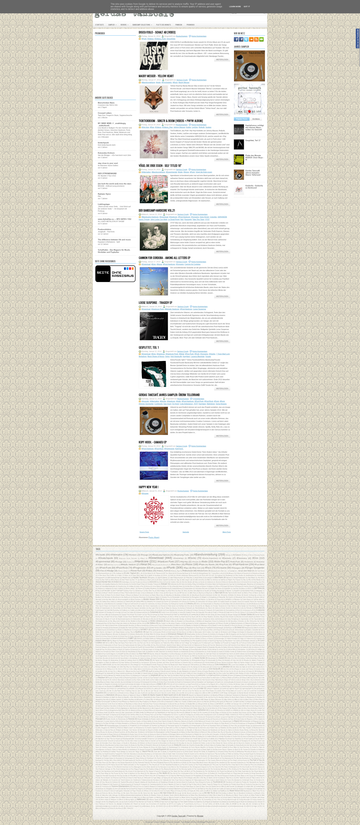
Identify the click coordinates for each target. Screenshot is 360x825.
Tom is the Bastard (233, 780)
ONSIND (235, 710)
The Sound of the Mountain (134, 771)
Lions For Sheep (193, 691)
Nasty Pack (122, 706)
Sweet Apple (249, 754)
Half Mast (248, 656)
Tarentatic (204, 756)
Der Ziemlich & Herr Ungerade (138, 621)
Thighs (98, 775)
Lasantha (177, 822)
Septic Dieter (144, 741)
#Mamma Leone (112, 564)
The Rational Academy (168, 769)
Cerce (198, 604)
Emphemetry (191, 634)
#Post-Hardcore (184, 217)
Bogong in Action (256, 595)
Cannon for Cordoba (192, 264)
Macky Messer (183, 82)
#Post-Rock (208, 401)
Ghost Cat (222, 649)
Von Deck (154, 791)
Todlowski (166, 780)
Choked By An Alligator (202, 606)
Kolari (179, 682)
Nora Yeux (247, 708)
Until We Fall (124, 788)
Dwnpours (247, 627)
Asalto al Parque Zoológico (204, 586)
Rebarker (224, 727)
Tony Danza (105, 782)
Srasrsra (253, 749)
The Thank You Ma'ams (224, 771)
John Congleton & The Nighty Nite (204, 673)
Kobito (188, 127)
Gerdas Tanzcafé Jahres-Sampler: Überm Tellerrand (169, 394)
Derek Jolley (170, 621)
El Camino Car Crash (211, 632)
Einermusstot (172, 632)
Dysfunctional (102, 630)
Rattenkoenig (193, 727)
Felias (138, 640)
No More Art (213, 708)
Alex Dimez (251, 577)
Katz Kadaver (154, 677)
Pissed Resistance (123, 723)
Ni (118, 708)
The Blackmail (226, 758)
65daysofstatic (203, 573)
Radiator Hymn (104, 194)
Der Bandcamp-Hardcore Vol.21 (157, 210)
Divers (233, 625)
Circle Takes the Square (131, 608)
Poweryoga (241, 723)
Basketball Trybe (248, 590)
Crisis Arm (229, 612)
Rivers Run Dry (218, 732)
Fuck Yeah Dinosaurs (255, 645)
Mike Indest (228, 699)
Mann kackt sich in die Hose (175, 695)
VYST (207, 219)
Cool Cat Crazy (128, 612)
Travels (136, 784)
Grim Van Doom (211, 654)
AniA (120, 584)
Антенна (119, 808)
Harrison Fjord (169, 658)
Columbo (213, 217)
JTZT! (196, 404)
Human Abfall (209, 662)
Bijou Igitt (218, 593)
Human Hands (221, 662)
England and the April (238, 634)
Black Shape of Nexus (156, 356)
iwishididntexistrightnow (103, 806)
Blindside (178, 595)
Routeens (188, 734)
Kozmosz (254, 682)
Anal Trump (136, 582)
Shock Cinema (152, 743)
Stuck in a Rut (257, 751)
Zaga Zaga (174, 802)
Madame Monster (256, 693)
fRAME (234, 804)
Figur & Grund (209, 640)
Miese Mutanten (216, 699)
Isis (263, 669)
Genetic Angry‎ (147, 649)
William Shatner (126, 797)
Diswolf (226, 625)
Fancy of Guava (208, 638)
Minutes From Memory (120, 701)
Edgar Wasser (120, 632)
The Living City (233, 764)
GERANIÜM (222, 217)
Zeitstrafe (216, 802)
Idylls (243, 667)
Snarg (176, 745)
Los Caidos (110, 693)
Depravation (245, 619)
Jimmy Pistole (158, 673)
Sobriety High (220, 745)
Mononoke (229, 701)
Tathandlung (214, 756)
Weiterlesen (222, 60)
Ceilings (173, 604)
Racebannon (140, 727)
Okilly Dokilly (140, 712)
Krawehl (107, 684)
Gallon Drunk (227, 647)
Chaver (106, 606)
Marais (199, 695)
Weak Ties (232, 793)
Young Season (257, 799)
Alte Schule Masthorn (255, 579)
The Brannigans (127, 760)
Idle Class (236, 667)
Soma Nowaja (221, 404)
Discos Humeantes (143, 625)
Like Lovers (99, 691)
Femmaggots (154, 640)
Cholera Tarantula (219, 606)
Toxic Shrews (199, 782)
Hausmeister (212, 658)
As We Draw (189, 586)
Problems (124, 725)
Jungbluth (154, 675)
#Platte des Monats (207, 564)
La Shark (221, 684)
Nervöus (224, 706)
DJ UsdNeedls (193, 614)
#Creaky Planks (259, 555)
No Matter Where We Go (199, 708)
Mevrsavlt (177, 699)
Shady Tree (207, 741)
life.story (128, 806)
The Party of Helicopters (229, 767)
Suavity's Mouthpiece (145, 754)
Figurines (219, 640)
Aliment (142, 579)
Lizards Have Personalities (225, 691)
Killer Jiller (196, 680)
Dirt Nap (105, 625)
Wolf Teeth (246, 797)
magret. (136, 806)
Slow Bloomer (109, 745)
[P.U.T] (171, 804)
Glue (192, 651)
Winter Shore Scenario (189, 797)
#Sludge (212, 354)
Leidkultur (131, 688)
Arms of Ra (139, 586)
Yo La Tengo (185, 799)
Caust (159, 604)
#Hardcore (173, 217)
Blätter (232, 595)
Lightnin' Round (234, 688)
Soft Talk (249, 745)
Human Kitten (233, 662)
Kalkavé (238, 675)
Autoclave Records (201, 588)
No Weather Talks (235, 708)
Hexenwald (211, 660)
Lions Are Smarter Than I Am (175, 691)
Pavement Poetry (204, 719)
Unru (116, 788)
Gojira (220, 651)
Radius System (152, 727)
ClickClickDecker (200, 608)
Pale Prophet (185, 717)
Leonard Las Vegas (167, 688)
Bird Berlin (238, 593)
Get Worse (213, 649)
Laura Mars (175, 686)
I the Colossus (181, 667)
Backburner (139, 590)
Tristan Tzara (206, 784)
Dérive (120, 630)
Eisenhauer (182, 632)
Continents (158, 404)
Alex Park (105, 579)
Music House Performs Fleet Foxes (145, 704)
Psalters (154, 725)
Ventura (241, 788)
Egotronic (139, 632)
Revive (110, 732)
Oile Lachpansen (127, 712)
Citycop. (174, 608)
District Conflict (217, 625)
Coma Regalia (169, 610)
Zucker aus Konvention (149, 804)
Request (205, 730)
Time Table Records (242, 777)
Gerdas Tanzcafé (178, 816)
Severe (153, 741)
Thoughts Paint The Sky (212, 775)
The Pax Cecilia (244, 767)
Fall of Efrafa (196, 638)
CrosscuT (243, 612)
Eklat (190, 632)
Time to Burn (256, 777)
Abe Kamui (239, 575)
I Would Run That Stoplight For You (162, 667)
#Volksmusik (187, 571)
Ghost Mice (232, 649)
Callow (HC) (129, 601)
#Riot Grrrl (196, 568)
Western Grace (156, 795)
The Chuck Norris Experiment (181, 760)
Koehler (172, 682)
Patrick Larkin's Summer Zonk (160, 719)
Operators (115, 714)
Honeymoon (145, 662)
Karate (110, 677)
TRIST (98, 756)
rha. (154, 806)
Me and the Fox (211, 697)
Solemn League (107, 747)
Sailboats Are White (189, 736)
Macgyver (233, 693)
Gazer (120, 649)
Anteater (164, 584)
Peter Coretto (136, 721)
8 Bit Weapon (229, 573)
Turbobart (160, 786)
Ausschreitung (177, 588)
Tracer (208, 782)
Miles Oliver (249, 699)
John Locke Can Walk (158, 219)
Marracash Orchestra (248, 695)
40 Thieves (157, 573)
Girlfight (259, 649)
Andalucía (210, 582)
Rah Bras (169, 727)
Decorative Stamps (178, 619)
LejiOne (195, 127)
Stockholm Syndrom (175, 751)
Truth (134, 786)
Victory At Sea (108, 791)
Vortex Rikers (170, 791)
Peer (231, 719)
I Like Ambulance (186, 404)
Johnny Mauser (179, 127)
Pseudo (162, 725)
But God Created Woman (197, 599)
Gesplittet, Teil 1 (149, 347)
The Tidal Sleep (103, 773)
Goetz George (211, 651)
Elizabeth (124, 634)
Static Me (157, 751)
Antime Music (211, 584)
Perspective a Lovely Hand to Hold (107, 721)
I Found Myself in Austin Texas (151, 664)
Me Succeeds (185, 697)
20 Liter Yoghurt (130, 573)
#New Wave (176, 564)
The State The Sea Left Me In (180, 771)
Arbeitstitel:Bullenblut (108, 586)
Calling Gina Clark (108, 601)
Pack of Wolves (101, 717)
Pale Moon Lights (173, 717)
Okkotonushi (150, 712)
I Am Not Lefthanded (121, 664)
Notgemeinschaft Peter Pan (119, 710)
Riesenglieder (160, 732)
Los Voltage (130, 693)
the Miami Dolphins (187, 806)
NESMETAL (220, 704)
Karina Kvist (119, 677)
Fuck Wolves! (241, 645)
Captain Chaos (237, 601)
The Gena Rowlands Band (159, 762)
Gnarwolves (200, 651)
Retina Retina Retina (242, 730)
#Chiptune (237, 555)
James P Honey (196, 671)
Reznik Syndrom (120, 732)
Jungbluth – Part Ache (106, 232)
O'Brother (220, 710)
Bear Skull (125, 593)
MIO (209, 693)
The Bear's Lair (200, 758)
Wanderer (246, 791)
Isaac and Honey (247, 669)
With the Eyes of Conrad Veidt (221, 797)
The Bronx (139, 760)
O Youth (211, 710)
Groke (231, 654)
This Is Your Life (150, 775)
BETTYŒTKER (118, 590)
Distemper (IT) (205, 625)
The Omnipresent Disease (198, 767)
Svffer (229, 754)
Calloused (119, 601)
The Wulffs (163, 773)
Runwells (107, 736)
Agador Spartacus (140, 577)
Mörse (212, 704)
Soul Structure (244, 747)
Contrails (101, 612)
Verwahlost (258, 788)
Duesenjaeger (218, 627)
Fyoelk (140, 647)
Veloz (234, 788)
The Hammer (220, 762)
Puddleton (185, 725)
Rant (176, 727)
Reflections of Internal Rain (104, 730)
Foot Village (186, 643)
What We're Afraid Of (216, 795)
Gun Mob (129, 656)
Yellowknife (175, 799)
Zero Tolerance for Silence (104, 804)
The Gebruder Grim (141, 762)
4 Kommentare (198, 399)
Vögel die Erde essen (204, 172)
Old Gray (171, 712)
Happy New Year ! (149, 487)
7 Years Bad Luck (223, 354)
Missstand (169, 701)
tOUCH (160, 806)
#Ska (102, 571)
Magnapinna (100, 695)
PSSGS (259, 714)
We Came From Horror (130, 793)
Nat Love (132, 706)
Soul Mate (233, 747)
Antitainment (223, 584)
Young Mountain (244, 799)
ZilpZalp (119, 804)
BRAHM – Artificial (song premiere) (111, 186)
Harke (142, 658)
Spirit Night (206, 749)
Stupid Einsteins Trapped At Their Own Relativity (120, 754)
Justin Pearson (190, 675)
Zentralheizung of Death (236, 802)
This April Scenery (108, 775)
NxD (194, 710)
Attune (140, 588)
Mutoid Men (173, 704)
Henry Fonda (144, 660)
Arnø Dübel (156, 586)
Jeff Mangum (100, 673)
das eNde (225, 804)
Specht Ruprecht (159, 749)
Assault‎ (100, 588)
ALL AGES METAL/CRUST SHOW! (111, 221)
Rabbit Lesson (128, 727)
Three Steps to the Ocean (245, 775)
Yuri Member (140, 802)
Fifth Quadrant (197, 640)
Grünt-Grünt (114, 656)
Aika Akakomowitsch (176, 577)
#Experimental (171, 172)
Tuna (140, 786)
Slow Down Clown (122, 745)
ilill (261, 804)
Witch (207, 797)
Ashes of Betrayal (235, 586)
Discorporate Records (127, 625)
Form (243, 643)
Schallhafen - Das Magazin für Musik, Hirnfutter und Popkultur (114, 251)
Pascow (131, 719)
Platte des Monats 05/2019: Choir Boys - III (254, 157)
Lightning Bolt (246, 688)
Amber (116, 582)
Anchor (144, 582)
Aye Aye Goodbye (239, 588)
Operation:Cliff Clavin (102, 714)
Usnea (186, 788)
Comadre (180, 610)
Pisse (113, 723)
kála (122, 806)
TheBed (212, 773)
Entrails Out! (252, 634)
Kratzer (100, 684)
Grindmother (223, 654)
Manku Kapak (155, 695)
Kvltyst (138, 684)
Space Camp (111, 749)
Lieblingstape (104, 204)
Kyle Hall (145, 684)
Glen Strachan (160, 651)
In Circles (257, 667)
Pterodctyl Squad (173, 725)
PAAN (221, 714)
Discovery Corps (156, 625)
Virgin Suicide (136, 791)
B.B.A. (250, 588)
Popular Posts (241, 119)
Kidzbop (188, 680)
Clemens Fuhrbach (186, 608)
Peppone (250, 719)
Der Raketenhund (101, 621)
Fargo (242, 638)
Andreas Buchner (234, 582)
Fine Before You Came (232, 640)
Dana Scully (221, 614)
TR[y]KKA (105, 756)
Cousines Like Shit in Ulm (108, 105)
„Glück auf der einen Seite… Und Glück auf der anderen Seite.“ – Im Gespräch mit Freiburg (114, 209)
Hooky (154, 662)
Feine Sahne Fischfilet (126, 640)
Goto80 (120, 654)
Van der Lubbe (219, 788)
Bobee (239, 595)
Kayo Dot (178, 677)
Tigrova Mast (177, 777)
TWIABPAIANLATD (117, 756)
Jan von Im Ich (231, 671)
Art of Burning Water (176, 586)
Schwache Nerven (184, 738)
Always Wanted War (103, 582)
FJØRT (131, 638)
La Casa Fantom (190, 684)
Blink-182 (186, 595)
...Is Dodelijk (231, 571)
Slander (247, 743)
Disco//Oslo (171, 39)
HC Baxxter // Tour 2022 (107, 176)
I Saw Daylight (112, 667)
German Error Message (180, 649)
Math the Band (117, 697)
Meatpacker (251, 697)
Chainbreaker (207, 604)
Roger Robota (113, 734)
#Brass (228, 555)
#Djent (142, 558)
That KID (160, 758)
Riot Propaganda (173, 732)
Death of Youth (110, 619)
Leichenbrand (121, 688)
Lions (161, 691)
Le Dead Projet (174, 219)
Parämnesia (122, 719)
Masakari (106, 697)
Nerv (210, 706)
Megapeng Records (102, 699)
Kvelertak (130, 684)
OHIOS (228, 710)
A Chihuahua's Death (257, 573)
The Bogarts (255, 758)
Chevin (162, 606)
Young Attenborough (229, 799)
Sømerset (259, 754)
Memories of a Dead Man (145, 699)
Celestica (189, 604)
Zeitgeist (207, 802)
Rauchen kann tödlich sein (209, 727)
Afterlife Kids (126, 577)
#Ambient (133, 555)
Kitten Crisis (110, 682)
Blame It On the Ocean (141, 595)
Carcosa (259, 601)
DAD (175, 614)
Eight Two (149, 632)
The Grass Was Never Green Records (201, 762)
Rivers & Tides (206, 732)
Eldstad (242, 632)
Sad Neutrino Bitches (173, 736)
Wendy (146, 795)
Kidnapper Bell (166, 680)
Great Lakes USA (189, 654)
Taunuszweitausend (227, 756)
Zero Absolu (258, 802)
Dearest (238, 616)
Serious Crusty (182, 80)
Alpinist (223, 579)
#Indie (158, 82)
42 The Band (167, 573)
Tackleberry (130, 756)
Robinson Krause (239, 732)
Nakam (262, 704)
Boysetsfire (176, 597)
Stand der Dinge (133, 751)
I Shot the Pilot (124, 667)
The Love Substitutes (257, 764)
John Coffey (187, 673)
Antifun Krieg (191, 584)
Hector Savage (103, 660)
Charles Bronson (241, 604)
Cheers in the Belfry (117, 606)
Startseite (99, 24)
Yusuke (208, 356)
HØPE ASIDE (107, 664)
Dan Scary (167, 404)
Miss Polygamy (144, 701)
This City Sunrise (122, 775)
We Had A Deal (166, 793)
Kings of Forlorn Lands (231, 680)
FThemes (156, 822)
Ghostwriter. (242, 649)
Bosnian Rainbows (139, 597)
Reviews (124, 24)
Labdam (261, 684)
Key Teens (137, 680)
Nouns (140, 710)
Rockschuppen (182, 36)
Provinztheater (144, 725)
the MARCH (175, 806)
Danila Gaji (258, 614)
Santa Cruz (236, 736)
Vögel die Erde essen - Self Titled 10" (160, 165)
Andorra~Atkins (221, 582)
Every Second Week (193, 636)
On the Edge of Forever (218, 712)
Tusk (197, 786)
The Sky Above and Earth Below (111, 771)
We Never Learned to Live (193, 793)
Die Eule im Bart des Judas (118, 623)
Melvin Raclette (129, 699)
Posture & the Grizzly (211, 723)
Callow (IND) (140, 601)
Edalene (249, 630)
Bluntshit (209, 595)
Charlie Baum (253, 604)
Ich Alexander (204, 667)
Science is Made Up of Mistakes (214, 738)
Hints (107, 662)
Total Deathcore (153, 782)
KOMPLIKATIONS (214, 675)
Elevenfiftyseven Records (110, 634)
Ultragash (240, 786)
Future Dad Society (129, 647)
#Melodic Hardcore (172, 309)
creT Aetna (208, 804)
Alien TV (134, 579)
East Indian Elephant (171, 630)
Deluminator (221, 619)
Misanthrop (133, 701)
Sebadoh (238, 738)
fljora (256, 804)
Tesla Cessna (140, 758)
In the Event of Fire (120, 669)
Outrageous (189, 714)
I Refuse (258, 664)
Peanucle (215, 719)
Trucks (248, 784)
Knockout (137, 682)
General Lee (136, 649)
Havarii (221, 658)
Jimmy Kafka (147, 673)
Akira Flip (189, 577)
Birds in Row (248, 593)
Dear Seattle (229, 616)
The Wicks (141, 773)
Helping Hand (131, 660)
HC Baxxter (185, 656)
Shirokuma (133, 743)
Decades (146, 619)
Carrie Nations (108, 604)
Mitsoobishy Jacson (195, 701)
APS (207, 575)
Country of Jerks (177, 612)
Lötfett (204, 693)
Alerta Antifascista (239, 577)
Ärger (255, 806)
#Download (163, 217)
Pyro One (234, 725)
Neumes (232, 706)
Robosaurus (252, 732)
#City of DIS (248, 555)
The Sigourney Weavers (247, 769)
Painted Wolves (143, 717)
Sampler (112, 24)
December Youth (164, 619)
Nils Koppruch (156, 708)
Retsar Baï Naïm (256, 730)
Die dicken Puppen (174, 623)
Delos (167, 356)
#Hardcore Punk (157, 309)
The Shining (233, 769)
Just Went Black (178, 675)
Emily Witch (149, 634)
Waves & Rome (101, 793)
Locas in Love (242, 691)
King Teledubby (217, 680)
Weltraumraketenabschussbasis (131, 795)
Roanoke (228, 732)
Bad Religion (161, 590)
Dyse (262, 627)
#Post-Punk (199, 401)
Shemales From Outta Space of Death (114, 743)
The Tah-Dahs (209, 771)
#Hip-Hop (145, 127)
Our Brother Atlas (133, 714)
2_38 (140, 573)
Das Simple (118, 616)
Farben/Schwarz (232, 638)
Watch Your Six (257, 791)
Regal (150, 730)
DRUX (203, 614)
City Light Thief (153, 608)
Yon (194, 799)
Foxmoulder (251, 643)
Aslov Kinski (204, 217)
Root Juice (143, 734)
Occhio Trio (260, 710)
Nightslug (124, 708)
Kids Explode (178, 680)
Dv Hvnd (175, 404)
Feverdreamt (174, 640)
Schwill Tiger (197, 738)
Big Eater (209, 593)
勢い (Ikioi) (127, 808)
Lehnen (111, 688)
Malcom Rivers (122, 695)
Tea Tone (239, 756)
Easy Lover (196, 630)
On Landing (204, 712)
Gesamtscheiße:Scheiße (199, 649)
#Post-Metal (259, 564)
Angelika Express (110, 584)
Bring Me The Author (226, 597)
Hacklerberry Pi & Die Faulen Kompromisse (212, 656)
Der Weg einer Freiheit (117, 621)
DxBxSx (256, 627)
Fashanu (259, 638)
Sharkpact (245, 741)
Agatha (152, 577)
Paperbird (230, 717)
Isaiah (258, 669)
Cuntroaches (115, 614)
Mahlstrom (211, 404)
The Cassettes (164, 760)
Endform (213, 634)
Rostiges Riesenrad (176, 734)
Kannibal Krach (259, 675)
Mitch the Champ (180, 701)
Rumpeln (98, 736)
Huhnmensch (198, 662)
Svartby (222, 754)
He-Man (261, 658)
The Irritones (153, 764)
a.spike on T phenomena (185, 804)
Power (233, 723)
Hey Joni (236, 660)
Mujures (120, 704)
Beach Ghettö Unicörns (111, 593)
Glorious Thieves (173, 651)
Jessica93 (110, 673)
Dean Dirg (219, 616)
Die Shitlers (151, 623)
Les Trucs (193, 688)
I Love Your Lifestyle (237, 664)
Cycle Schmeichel (165, 614)
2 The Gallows (116, 573)
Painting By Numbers (158, 717)
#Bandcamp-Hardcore (150, 217)
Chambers (217, 604)
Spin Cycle (197, 749)
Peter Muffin (147, 721)
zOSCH (248, 806)
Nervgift (216, 706)
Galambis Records (214, 647)
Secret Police (120, 741)
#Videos (150, 39)
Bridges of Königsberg (209, 597)
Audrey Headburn (151, 588)
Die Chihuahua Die (253, 621)
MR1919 (216, 693)
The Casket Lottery (151, 760)
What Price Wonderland (198, 795)
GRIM (180, 647)
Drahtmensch (166, 627)
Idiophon (226, 667)
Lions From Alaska (208, 691)
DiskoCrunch (179, 625)
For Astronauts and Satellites (210, 643)
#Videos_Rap (167, 127)
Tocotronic (114, 780)
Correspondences (141, 612)
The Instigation (141, 764)
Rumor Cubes (257, 734)
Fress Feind (187, 645)
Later (167, 686)
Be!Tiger (98, 593)
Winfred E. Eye (161, 797)
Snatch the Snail (187, 745)
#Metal (181, 354)
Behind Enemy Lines (137, 593)
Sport (236, 749)
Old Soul (179, 712)
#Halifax (129, 562)
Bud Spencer (167, 599)
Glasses (150, 651)
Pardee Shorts (110, 719)
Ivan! (111, 671)
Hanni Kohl (114, 658)
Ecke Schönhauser (237, 630)
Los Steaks (120, 693)
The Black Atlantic (213, 758)
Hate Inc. (189, 658)
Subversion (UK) (160, 754)
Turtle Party (179, 786)
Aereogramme (100, 577)
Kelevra (236, 677)
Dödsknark (127, 630)
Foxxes (260, 643)
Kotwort (238, 682)
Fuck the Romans (101, 647)
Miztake (206, 701)
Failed (174, 638)
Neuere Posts (144, 532)
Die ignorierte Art (188, 623)
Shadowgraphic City (194, 741)
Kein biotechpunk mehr (107, 145)
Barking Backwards (218, 590)
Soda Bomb (240, 745)
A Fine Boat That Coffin (106, 575)
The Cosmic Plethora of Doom (217, 760)
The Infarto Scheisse (127, 764)
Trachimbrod (218, 782)
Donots (98, 627)
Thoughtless (197, 775)
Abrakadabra (250, 575)
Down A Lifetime (139, 627)
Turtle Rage (189, 786)
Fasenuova (250, 638)
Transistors (252, 782)
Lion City (153, 691)
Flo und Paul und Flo (141, 643)
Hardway (135, 658)
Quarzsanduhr (257, 725)
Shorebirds (163, 743)
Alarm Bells (198, 577)
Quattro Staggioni (101, 727)
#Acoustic (145, 401)
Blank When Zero (157, 595)
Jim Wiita (138, 673)
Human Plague (245, 662)
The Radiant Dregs (152, 769)
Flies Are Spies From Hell (123, 643)
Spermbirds (173, 749)
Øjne (97, 808)
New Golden (111, 708)
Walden (215, 791)
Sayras (117, 738)
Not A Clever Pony (101, 710)
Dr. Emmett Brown (153, 627)
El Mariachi (224, 632)
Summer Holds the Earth (186, 754)
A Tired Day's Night (137, 575)
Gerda (169, 649)
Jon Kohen (126, 675)
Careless (98, 604)
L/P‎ (174, 684)
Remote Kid (165, 730)
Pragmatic (251, 723)
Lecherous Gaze (247, 686)
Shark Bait (235, 741)
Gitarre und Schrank (102, 651)
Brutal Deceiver (136, 599)
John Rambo (239, 673)
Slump (133, 745)
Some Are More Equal (158, 747)
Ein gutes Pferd (160, 632)
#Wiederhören (202, 571)
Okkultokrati (161, 712)
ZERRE (156, 802)
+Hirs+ (222, 571)
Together (188, 780)
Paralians (251, 717)
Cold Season (100, 610)
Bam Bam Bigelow (196, 590)
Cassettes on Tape (122, 604)
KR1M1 (224, 675)
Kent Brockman (119, 680)
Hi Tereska (245, 660)
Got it (247, 6)
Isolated (100, 671)
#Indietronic (248, 562)
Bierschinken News (106, 103)
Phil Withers (199, 721)
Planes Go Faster (137, 723)
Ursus (156, 788)
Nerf (204, 706)
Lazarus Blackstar (197, 356)
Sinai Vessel (216, 743)
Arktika (131, 586)
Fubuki (232, 645)
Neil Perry (175, 706)
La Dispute (211, 684)
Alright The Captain (234, 579)
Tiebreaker (147, 777)
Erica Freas (107, 636)
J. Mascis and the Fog (131, 671)
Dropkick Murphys (178, 627)
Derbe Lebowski (156, 621)
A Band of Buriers (242, 573)
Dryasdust (190, 627)
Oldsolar (187, 712)
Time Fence (229, 777)
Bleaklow (169, 595)
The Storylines (197, 771)
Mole (213, 701)
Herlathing (171, 660)
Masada (98, 697)
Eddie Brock (258, 630)
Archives (256, 119)
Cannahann (175, 601)
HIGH (193, 656)
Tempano (259, 756)
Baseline (237, 590)
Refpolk (202, 127)
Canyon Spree (212, 601)
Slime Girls (99, 745)
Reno (173, 730)
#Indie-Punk (235, 562)
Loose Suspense (199, 309)
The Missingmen (136, 767)
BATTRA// (258, 588)
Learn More (235, 6)
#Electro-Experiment (210, 558)
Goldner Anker (241, 651)
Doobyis (105, 627)
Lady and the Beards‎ (105, 686)
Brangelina (195, 597)
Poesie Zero (162, 723)
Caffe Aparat (247, 599)
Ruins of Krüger (246, 734)
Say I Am (110, 738)
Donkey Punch (257, 625)
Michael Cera (186, 699)
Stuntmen (99, 754)
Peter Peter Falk (159, 721)
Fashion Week (101, 640)
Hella (122, 660)
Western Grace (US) (170, 795)
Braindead (186, 597)
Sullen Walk (171, 754)
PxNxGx (225, 725)
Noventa (158, 710)
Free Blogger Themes (188, 822)
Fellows (145, 640)
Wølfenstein (141, 799)
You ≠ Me (217, 799)
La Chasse (202, 684)
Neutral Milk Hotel (243, 706)
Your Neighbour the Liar (113, 802)
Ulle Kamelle (231, 786)
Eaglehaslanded (156, 630)
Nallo (99, 706)
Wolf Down (236, 797)
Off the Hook (114, 712)
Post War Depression (195, 723)
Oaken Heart (250, 710)
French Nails (166, 645)
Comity (188, 610)
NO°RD (247, 704)
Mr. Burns (113, 704)
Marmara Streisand (232, 695)
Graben (133, 654)
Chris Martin (252, 606)
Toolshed (115, 782)
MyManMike (191, 704)
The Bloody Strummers (241, 758)
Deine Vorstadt (203, 619)
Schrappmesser (163, 738)
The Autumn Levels (186, 758)
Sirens (225, 743)
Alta (244, 579)
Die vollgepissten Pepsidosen (206, 623)
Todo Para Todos (177, 780)
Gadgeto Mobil (201, 647)
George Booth (159, 649)
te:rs (167, 806)
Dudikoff (209, 627)
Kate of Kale (143, 677)
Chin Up (190, 606)
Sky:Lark (233, 743)
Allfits (208, 579)
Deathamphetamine (124, 619)
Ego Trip (130, 632)
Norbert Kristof (257, 708)
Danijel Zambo (246, 614)
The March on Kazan (104, 767)
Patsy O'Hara (177, 719)
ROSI (119, 727)
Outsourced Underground (204, 714)
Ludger (196, 693)
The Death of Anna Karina (238, 760)
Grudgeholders (102, 656)
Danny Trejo (100, 616)
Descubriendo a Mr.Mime (194, 621)
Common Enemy (198, 610)
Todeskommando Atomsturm (150, 780)
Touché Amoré (180, 782)
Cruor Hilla (104, 614)
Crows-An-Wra (253, 612)
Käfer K (160, 684)
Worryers (113, 799)
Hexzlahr (227, 660)
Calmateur (150, 601)
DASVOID (183, 614)
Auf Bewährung (164, 588)
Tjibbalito (106, 780)
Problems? (133, 725)
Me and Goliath (198, 697)
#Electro (163, 401)
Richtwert (150, 732)
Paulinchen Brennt (190, 719)
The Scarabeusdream (201, 769)
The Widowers (151, 773)
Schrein (172, 738)
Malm (145, 695)
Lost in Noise (171, 693)
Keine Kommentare (199, 36)
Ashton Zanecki (249, 586)
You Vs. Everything (205, 799)
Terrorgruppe (129, 758)
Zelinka (223, 802)
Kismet (257, 680)
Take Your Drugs (161, 756)
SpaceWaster (122, 749)
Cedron (166, 604)
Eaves (205, 630)
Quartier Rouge (245, 725)
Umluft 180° (250, 786)
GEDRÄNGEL (161, 647)
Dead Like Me (196, 616)
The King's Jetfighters (202, 764)
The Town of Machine (128, 773)
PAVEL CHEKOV (230, 714)
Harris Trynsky (144, 219)
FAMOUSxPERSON (119, 638)
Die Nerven (133, 623)
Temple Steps (108, 758)
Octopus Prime (103, 712)
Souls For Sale (257, 747)
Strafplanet (211, 751)
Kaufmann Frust (167, 677)
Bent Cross (159, 593)
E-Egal (136, 630)
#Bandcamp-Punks (181, 555)
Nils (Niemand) (144, 708)
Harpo (148, 658)
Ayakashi (227, 588)
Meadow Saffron (224, 697)
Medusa (259, 697)
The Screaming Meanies (218, 769)
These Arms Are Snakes (241, 773)
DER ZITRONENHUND (107, 173)
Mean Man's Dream (238, 697)
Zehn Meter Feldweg (187, 802)
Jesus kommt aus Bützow (124, 673)
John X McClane (251, 673)
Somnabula (184, 747)
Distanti (195, 625)
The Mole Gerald (149, 767)
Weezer (250, 793)
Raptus (183, 727)
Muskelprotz (163, 704)
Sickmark (196, 743)
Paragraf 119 (240, 717)
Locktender (253, 691)
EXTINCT (144, 630)
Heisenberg (114, 660)
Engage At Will (223, 634)
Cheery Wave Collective (134, 606)
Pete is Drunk (125, 721)
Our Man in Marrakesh (163, 714)
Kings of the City (247, 680)
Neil (182, 219)
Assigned (108, 588)
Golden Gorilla (229, 651)
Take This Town (198, 219)
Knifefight (128, 682)
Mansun (191, 695)
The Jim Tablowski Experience (169, 764)
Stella (164, 751)
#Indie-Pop (219, 561)
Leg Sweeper (102, 688)
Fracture (98, 645)
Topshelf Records (126, 782)
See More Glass (132, 741)
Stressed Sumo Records (226, 751)
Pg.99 (191, 721)
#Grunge (118, 562)
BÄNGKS (229, 599)
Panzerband (210, 717)
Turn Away (169, 786)
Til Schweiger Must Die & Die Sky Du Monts (198, 777)
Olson (195, 712)
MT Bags (225, 693)
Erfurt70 (98, 636)
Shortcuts (173, 743)
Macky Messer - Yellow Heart (156, 75)
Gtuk (122, 656)
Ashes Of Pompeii (221, 586)
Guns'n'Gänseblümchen (143, 656)
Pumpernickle (196, 725)
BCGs (97, 590)
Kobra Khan (163, 682)
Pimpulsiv (256, 721)
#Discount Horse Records (128, 558)
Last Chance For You (156, 686)
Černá (111, 808)
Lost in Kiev (160, 693)
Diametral (222, 621)
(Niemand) (214, 571)
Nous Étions (149, 710)
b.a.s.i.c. (199, 804)
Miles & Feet (238, 699)
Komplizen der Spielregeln (205, 682)
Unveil (133, 788)
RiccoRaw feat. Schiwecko (136, 732)
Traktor (237, 782)
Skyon (240, 743)
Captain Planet (249, 601)
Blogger (200, 816)
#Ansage (145, 493)
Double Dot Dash (126, 627)
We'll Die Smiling (221, 793)
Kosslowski (229, 682)
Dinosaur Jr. (256, 623)
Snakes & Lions (166, 745)
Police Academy (173, 723)
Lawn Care (185, 686)
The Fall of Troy (256, 760)
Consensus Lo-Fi (248, 610)
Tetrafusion (150, 758)
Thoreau (188, 775)
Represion (180, 730)
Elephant (250, 632)
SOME (143, 736)
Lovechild (181, 693)
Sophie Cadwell (222, 747)
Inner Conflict (193, 669)
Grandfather (165, 654)
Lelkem (155, 688)
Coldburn (125, 610)
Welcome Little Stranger (110, 795)
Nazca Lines (160, 706)
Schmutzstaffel (142, 738)
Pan (194, 717)
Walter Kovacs (235, 791)
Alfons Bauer (115, 579)
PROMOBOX (190, 24)
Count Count (165, 612)
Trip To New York (194, 784)
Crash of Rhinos (218, 612)
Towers (190, 782)
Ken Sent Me (260, 677)
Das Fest (109, 616)
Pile (99, 196)
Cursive (139, 614)
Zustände (163, 804)
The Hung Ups (113, 764)
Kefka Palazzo (195, 677)
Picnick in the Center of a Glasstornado (218, 721)
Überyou (104, 808)
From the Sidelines (216, 645)
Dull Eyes (229, 627)
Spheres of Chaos (185, 749)
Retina (230, 730)
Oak (242, 710)
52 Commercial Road (181, 573)
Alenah (228, 577)
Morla (237, 701)
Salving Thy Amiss (224, 736)
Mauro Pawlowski (144, 697)
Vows (179, 791)
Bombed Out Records (103, 597)
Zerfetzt (249, 802)
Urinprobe (149, 788)
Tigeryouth (167, 777)
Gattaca (256, 647)
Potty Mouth (225, 723)
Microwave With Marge (201, 699)
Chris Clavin (231, 606)
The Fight (112, 762)
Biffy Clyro (193, 593)
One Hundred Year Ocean (238, 712)
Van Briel (200, 788)
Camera (158, 601)
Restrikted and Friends (218, 730)
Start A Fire (146, 751)
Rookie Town (134, 734)
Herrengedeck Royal (198, 660)
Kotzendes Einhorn (106, 153)
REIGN (112, 727)
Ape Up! (232, 584)
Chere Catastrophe (151, 606)
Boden (246, 595)
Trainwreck (229, 782)
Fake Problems (184, 638)
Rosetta (165, 734)
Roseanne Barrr (155, 734)
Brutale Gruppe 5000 (151, 599)
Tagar (138, 756)
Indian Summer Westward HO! (163, 669)
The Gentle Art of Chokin (178, 762)
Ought (123, 714)
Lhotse (224, 688)
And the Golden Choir (172, 582)
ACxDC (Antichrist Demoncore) (186, 575)
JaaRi (150, 671)
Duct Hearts (200, 627)
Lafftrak (117, 686)
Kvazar (122, 684)
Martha (260, 695)
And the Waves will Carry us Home (193, 582)
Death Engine (248, 616)
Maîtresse (176, 697)
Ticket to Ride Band (134, 777)
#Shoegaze (236, 568)
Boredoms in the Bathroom (122, 597)
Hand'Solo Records (102, 658)
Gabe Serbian (189, 647)
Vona (162, 791)
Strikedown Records (243, 751)
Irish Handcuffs (176, 356)
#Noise (186, 172)
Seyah (171, 741)
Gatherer (237, 647)
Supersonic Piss (212, 754)
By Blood (212, 599)
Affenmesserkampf (113, 577)
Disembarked (168, 625)
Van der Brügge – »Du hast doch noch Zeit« (114, 155)
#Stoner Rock (136, 571)
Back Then (129, 590)
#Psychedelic (167, 82)
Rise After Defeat (193, 732)
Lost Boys (151, 693)
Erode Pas (123, 636)
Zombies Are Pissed (131, 804)
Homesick (135, 662)
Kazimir (185, 677)
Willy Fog (137, 797)
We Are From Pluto (114, 793)
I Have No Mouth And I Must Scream (176, 664)
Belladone (143, 356)
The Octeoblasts (181, 767)
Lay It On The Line (197, 686)
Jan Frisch (220, 671)
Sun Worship (200, 754)
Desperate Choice (210, 621)
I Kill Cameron (194, 664)
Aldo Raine (218, 577)
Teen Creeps (249, 756)
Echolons (226, 630)
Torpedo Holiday (139, 782)
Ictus (218, 667)
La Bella (180, 684)
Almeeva (215, 579)
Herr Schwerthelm (183, 660)
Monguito (220, 701)
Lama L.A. (126, 686)
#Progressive (169, 449)
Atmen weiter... (130, 588)
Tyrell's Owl (215, 786)
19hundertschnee (103, 573)
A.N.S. (165, 575)
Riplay (183, 732)
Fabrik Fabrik (149, 638)
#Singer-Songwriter (146, 404)
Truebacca (105, 786)
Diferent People (223, 623)
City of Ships (165, 608)
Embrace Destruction (136, 634)
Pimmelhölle (246, 721)
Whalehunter (184, 795)
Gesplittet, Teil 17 (252, 140)
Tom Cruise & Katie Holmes (215, 780)
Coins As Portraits (246, 608)
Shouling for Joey (184, 743)
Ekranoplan (198, 632)
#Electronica (242, 558)
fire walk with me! (245, 804)
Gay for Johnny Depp (109, 649)
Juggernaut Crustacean (140, 675)
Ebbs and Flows (214, 630)
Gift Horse (251, 649)
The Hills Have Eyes (252, 762)
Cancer (166, 601)
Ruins (236, 734)
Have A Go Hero (232, 658)
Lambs (134, 686)
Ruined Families (227, 734)
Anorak (126, 584)
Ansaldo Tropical (153, 584)
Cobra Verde (225, 608)
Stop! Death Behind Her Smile (195, 751)
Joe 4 (167, 673)
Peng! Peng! (240, 719)
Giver (123, 651)
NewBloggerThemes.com (206, 822)
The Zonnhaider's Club (185, 773)
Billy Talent (228, 593)
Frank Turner (118, 645)
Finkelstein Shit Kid (249, 640)
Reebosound (258, 727)
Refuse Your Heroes (130, 730)
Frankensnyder (129, 645)
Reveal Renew (100, 732)
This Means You (163, 775)
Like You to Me (142, 691)
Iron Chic (226, 669)
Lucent (189, 693)
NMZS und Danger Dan (234, 704)
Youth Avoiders (129, 802)
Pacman (111, 717)
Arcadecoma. (122, 586)
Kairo (231, 675)
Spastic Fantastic (145, 749)
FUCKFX (139, 638)
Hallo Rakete (258, 656)
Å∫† (261, 806)
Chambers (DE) (228, 604)
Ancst (151, 582)
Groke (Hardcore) (241, 654)
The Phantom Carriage (103, 769)
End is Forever (202, 634)
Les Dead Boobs (181, 688)
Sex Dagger (162, 741)
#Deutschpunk (105, 558)
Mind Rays (258, 699)
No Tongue (223, 708)
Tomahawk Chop (247, 780)
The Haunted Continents (235, 762)
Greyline (200, 654)
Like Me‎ (108, 691)
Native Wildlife (141, 706)
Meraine (158, 699)
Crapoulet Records (204, 612)
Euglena (171, 636)
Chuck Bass (117, 608)
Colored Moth (150, 610)
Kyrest (153, 684)
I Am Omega (134, 664)
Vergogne (249, 788)
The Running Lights (184, 769)
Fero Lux (164, 640)
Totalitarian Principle (167, 782)
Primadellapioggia (113, 725)
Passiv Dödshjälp (142, 719)
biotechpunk (103, 143)
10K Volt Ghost (259, 571)
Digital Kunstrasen (237, 623)
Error (144, 636)
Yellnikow (164, 799)
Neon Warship (185, 706)
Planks (148, 723)
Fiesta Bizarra (185, 640)
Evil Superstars (237, 636)
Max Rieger (166, 697)
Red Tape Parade (245, 727)
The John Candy (187, 764)
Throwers (116, 777)
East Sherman (185, 630)
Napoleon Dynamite (110, 706)
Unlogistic (109, 788)
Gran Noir (142, 654)
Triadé (184, 784)
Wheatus (229, 795)
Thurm (123, 777)
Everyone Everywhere (222, 636)
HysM (260, 662)
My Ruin (182, 704)
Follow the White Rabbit (171, 643)
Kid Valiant (155, 680)
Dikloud (247, 623)
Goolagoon (112, 654)
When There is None (241, 795)
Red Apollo (232, 727)
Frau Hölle (147, 645)
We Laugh (178, 793)
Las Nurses (143, 686)
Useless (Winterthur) (175, 788)
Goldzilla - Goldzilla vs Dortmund (254, 187)
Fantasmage (220, 638)
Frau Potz (156, 645)
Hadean (231, 656)
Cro (236, 612)
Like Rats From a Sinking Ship (124, 691)
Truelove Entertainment (120, 786)
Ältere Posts (226, 532)
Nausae (151, 706)
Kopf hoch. (179, 449)
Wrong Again (130, 799)
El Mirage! (233, 632)
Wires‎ (200, 797)
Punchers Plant (215, 725)
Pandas (200, 717)
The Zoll (173, 773)
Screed (230, 738)
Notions (133, 710)
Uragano (140, 788)
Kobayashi (146, 682)
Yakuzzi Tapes (153, 799)
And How (160, 582)
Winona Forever (174, 797)
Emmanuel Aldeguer (176, 634)
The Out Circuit (214, 767)
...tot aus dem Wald (244, 571)
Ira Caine (203, 669)
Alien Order (125, 579)
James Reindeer (209, 671)
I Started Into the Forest (140, 667)
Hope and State (164, 662)
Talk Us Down (173, 756)
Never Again (255, 706)
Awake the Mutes (216, 588)
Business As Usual (180, 599)
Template (99, 758)
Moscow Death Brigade (254, 701)
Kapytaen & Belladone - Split (109, 242)
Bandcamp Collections (142, 24)
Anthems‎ (173, 584)
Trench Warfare (169, 784)
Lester (201, 688)
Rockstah (104, 734)
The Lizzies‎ (244, 764)
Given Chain (115, 651)
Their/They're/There (224, 773)
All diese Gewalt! (162, 579)
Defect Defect (191, 619)
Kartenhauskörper (131, 677)
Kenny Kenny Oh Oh (105, 680)
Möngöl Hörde (202, 704)
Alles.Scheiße (199, 579)
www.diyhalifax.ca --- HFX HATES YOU (114, 219)
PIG (253, 714)
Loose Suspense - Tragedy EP (155, 302)
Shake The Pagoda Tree (221, 741)
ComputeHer (219, 610)
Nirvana (176, 708)
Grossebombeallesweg (257, 654)
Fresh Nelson (176, 645)
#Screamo (195, 217)
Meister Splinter (116, 699)
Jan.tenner (242, 671)
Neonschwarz (196, 706)
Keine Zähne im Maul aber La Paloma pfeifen (217, 677)
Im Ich (250, 667)
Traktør (244, 782)
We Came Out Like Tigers (148, 793)
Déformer (112, 630)
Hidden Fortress (257, 660)
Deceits (153, 619)
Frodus (205, 645)
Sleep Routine (257, 743)
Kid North (146, 680)
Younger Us (99, 802)
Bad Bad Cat (150, 590)
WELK (208, 791)
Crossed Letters (105, 113)
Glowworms (184, 651)
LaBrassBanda (251, 684)
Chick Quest (172, 606)
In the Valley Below (135, 669)
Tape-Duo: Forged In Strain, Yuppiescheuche (115, 115)
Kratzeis (261, 682)
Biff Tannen (183, 593)
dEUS (217, 804)
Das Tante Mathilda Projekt (134, 616)
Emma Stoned (161, 634)
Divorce (240, 625)
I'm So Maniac (193, 667)
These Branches (256, 773)
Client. (210, 608)
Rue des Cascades (213, 734)
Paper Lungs (220, 717)
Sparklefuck (133, 749)
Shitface (142, 743)
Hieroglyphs (99, 662)
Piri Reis (105, 723)
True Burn (255, 784)
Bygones (220, 599)
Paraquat (259, 717)
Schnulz (152, 738)
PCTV (241, 714)
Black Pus (110, 595)
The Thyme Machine (258, 771)
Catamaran (151, 604)
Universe (100, 788)
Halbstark (240, 656)
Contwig (109, 612)
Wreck (121, 799)
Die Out (141, 623)
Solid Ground (131, 747)
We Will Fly (208, 793)
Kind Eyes (205, 680)
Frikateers (197, 645)
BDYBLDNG (106, 590)
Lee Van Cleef (259, 686)
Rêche (121, 736)
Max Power (156, 697)
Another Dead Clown (138, 584)
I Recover (250, 664)
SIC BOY (135, 736)
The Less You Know (219, 764)
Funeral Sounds (115, 647)
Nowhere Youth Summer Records (174, 710)
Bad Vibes (171, 590)
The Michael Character (121, 767)
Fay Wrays (113, 640)
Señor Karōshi (180, 741)
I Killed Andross (207, 664)
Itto (106, 671)
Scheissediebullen (128, 738)
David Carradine (151, 616)
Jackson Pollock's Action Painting (165, 671)
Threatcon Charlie (228, 775)
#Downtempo (178, 558)
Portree (183, 723)
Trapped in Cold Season (110, 784)
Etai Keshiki (162, 636)
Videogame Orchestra (122, 791)
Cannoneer (201, 601)
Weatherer (242, 793)
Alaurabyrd (208, 577)
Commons (209, 610)
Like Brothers (258, 688)
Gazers (127, 649)
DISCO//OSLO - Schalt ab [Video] (157, 32)
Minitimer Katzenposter (103, 701)
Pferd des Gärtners (180, 721)
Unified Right (260, 786)
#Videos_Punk (160, 39)
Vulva (185, 791)
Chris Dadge (242, 606)
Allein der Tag (174, 579)
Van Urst (208, 788)
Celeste (181, 604)
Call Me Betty (258, 599)
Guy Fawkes (168, 656)
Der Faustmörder (256, 619)
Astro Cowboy (118, 588)
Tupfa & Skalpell (149, 786)
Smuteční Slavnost (152, 745)
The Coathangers (199, 760)
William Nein (115, 797)
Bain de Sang (182, 590)
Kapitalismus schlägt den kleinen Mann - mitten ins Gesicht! (254, 127)
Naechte (254, 704)
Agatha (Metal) (162, 577)
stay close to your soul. (108, 163)
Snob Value (210, 745)
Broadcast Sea (241, 597)
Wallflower (223, 791)
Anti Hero (182, 584)
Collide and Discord (136, 610)
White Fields (255, 795)
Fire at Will (108, 643)
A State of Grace (122, 575)
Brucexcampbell (123, 599)
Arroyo (165, 586)
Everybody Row (207, 636)
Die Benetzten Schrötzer (236, 621)
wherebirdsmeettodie (236, 806)
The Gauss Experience (124, 762)
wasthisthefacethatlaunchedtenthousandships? (211, 806)
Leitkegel (140, 688)
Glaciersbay (131, 651)
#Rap (152, 127)
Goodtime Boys (101, 654)
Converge (117, 612)
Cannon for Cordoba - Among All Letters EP (164, 257)
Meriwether (167, 699)
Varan (228, 788)
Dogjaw (247, 625)
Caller (97, 601)
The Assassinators (171, 758)
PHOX (247, 714)
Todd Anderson (126, 780)
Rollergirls (124, 734)
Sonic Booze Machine (198, 747)
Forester (226, 643)
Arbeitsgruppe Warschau (245, 584)
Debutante (136, 619)
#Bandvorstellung (148, 82)
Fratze (139, 645)
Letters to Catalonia (213, 688)
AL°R (201, 575)
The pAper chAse (201, 773)
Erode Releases (135, 636)
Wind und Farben (148, 797)
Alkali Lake (150, 579)
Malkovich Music (135, 695)
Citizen (144, 608)
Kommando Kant (189, 682)
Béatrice (237, 599)
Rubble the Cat (199, 734)
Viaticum (98, 791)
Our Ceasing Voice (148, 714)
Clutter (217, 608)
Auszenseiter (188, 588)
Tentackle (119, 758)
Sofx (256, 745)
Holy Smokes (125, 662)
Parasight (188, 219)
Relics (156, 730)
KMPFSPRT (202, 675)
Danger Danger (233, 614)
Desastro (180, 621)
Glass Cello (141, 651)
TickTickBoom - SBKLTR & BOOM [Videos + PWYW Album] (171, 120)
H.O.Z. (177, 656)
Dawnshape (163, 616)
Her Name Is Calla (159, 660)
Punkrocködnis (104, 229)
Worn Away (104, 799)
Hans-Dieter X (124, 658)
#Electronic (226, 558)
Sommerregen (173, 747)
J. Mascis (119, 671)
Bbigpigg (259, 590)
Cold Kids (258, 608)
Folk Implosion (155, 643)
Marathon (207, 695)
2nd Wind (148, 573)
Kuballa (115, 684)
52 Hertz (193, 573)
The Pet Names (257, 767)
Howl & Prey (187, 662)
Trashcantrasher (126, 784)
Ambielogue (126, 582)
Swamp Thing (238, 754)
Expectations (248, 636)
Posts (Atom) (153, 537)
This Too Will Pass (177, 775)
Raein (162, 727)
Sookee (208, 127)
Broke (250, 597)
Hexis (220, 660)
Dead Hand (185, 616)
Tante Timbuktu (186, 756)
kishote (115, 806)
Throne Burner (105, 777)
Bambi (207, 590)
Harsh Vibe (179, 658)
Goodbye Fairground (255, 651)
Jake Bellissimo (184, 671)
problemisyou (146, 806)
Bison (256, 593)
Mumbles (129, 704)
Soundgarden (100, 749)
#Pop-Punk (189, 354)
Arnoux (148, 586)
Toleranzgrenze (199, 780)
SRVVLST (151, 736)
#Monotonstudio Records (160, 564)
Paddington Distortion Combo (126, 717)
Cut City (147, 614)
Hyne (254, 662)
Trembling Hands (155, 784)
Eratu (260, 634)
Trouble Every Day (237, 784)
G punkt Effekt (149, 647)
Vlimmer (146, 791)
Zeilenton (199, 802)
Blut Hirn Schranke (221, 595)
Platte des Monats (163, 24)
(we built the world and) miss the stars (114, 184)
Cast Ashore (134, 604)
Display (188, 625)
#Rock (175, 82)
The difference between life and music (114, 240)
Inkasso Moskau (181, 669)
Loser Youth (141, 693)
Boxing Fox (166, 597)
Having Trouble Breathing (248, 658)
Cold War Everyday (113, 610)
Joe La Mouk (176, 673)
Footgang (195, 643)
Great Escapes (176, 654)
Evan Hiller (180, 636)
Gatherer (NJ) (247, 647)
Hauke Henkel (199, 658)
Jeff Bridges (258, 671)
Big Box (201, 593)
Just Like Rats (165, 675)
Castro (143, 604)
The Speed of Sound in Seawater (157, 771)
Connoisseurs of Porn (233, 610)
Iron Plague (235, 669)
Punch (205, 725)
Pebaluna (224, 719)
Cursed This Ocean (128, 614)
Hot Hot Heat (176, 662)
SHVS (128, 736)
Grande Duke (153, 654)
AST (213, 575)
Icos (213, 667)
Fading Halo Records (163, 638)
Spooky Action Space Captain (222, 749)
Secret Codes (248, 738)
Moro (243, 701)
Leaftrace (236, 686)
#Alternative (146, 172)
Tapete (196, 756)
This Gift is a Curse (136, 775)
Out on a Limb (178, 714)
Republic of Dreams (193, 730)
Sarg (244, 736)
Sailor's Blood (211, 736)
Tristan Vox (216, 784)
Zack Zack (164, 802)
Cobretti (235, 608)
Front (226, 645)
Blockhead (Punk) (198, 595)
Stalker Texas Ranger (118, 751)
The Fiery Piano (101, 762)
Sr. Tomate (244, 749)
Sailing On (201, 736)
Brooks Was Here (109, 599)
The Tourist (114, 773)
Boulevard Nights (154, 597)
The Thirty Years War (241, 771)
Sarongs (251, 736)
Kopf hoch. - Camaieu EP (153, 442)
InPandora (147, 669)
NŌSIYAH (202, 710)
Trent (177, 784)
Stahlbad (106, 751)
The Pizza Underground (121, 769)
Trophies (226, 784)
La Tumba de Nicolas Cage (235, 684)
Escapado (152, 636)
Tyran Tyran (205, 786)
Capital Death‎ (224, 601)
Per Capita (258, 719)
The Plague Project (137, 769)
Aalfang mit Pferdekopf (225, 575)
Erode (116, 636)
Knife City (120, 682)
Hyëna (98, 664)
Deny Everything (233, 619)
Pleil (154, 723)
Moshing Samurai (101, 704)
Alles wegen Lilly (187, 579)
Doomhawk (114, 627)
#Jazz (100, 564)
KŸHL (168, 684)
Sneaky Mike (199, 745)
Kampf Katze (247, 675)
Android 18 (246, 582)
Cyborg (154, 614)
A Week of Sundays (153, 575)
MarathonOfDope (218, 695)
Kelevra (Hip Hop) (247, 677)
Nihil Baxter (133, 708)
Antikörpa (202, 584)
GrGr (127, 654)
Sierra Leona (205, 743)
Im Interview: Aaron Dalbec (108, 166)
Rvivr (114, 736)
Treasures (144, 784)
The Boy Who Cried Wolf (112, 760)
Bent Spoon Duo (171, 593)
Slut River (140, 745)
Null (189, 710)
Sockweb (230, 745)
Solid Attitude (119, 747)
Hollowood (115, 662)
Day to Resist (174, 616)
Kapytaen (186, 356)
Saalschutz (160, 736)
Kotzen (246, 682)
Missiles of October (158, 701)
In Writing (108, 669)
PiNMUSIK (178, 24)
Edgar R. (110, 632)
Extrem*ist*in (106, 638)
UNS (222, 786)
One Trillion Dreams (255, 712)
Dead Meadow (208, 616)
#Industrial (260, 562)
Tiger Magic (157, 777)
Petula (169, 721)
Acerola (259, 575)
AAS (171, 575)
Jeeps (250, 671)
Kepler (129, 680)
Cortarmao (154, 612)
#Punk (144, 39)
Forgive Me (234, 643)
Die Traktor (162, 623)
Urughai (163, 788)
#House (195, 562)
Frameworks (107, 645)
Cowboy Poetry (190, 612)
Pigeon (236, 721)
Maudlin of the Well (130, 697)
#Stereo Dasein (123, 571)
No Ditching (185, 708)
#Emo (153, 264)
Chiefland (181, 606)
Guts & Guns (157, 656)
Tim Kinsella (219, 777)
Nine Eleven (167, 708)
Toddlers (136, 780)
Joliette (118, 675)
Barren (229, 590)
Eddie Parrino (100, 632)
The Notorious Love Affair (166, 767)
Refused (142, 730)
